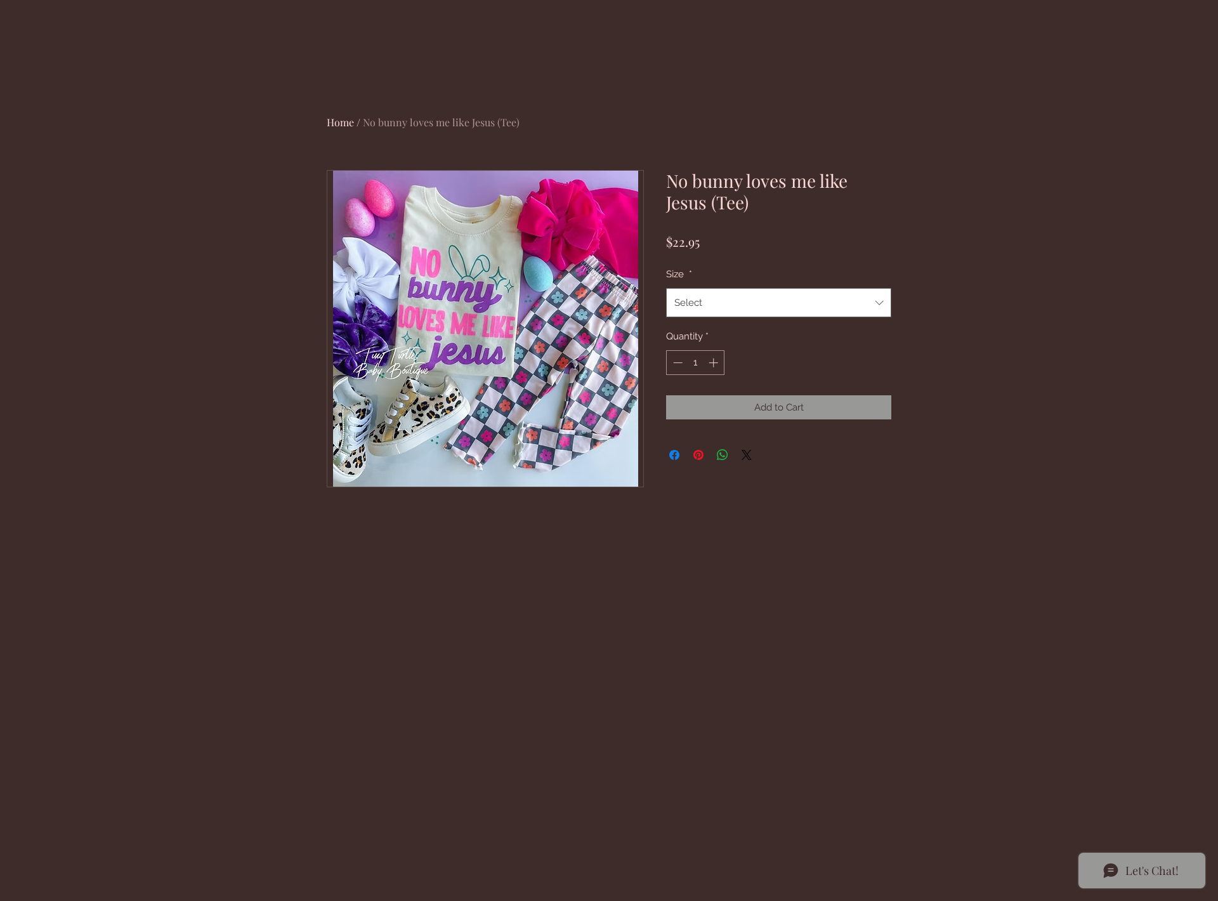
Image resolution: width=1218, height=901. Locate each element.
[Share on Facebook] (674, 455)
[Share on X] (746, 455)
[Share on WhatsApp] (722, 455)
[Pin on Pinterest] (698, 455)
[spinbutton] (695, 362)
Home (340, 122)
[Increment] (714, 362)
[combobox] (778, 302)
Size (679, 274)
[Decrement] (676, 362)
